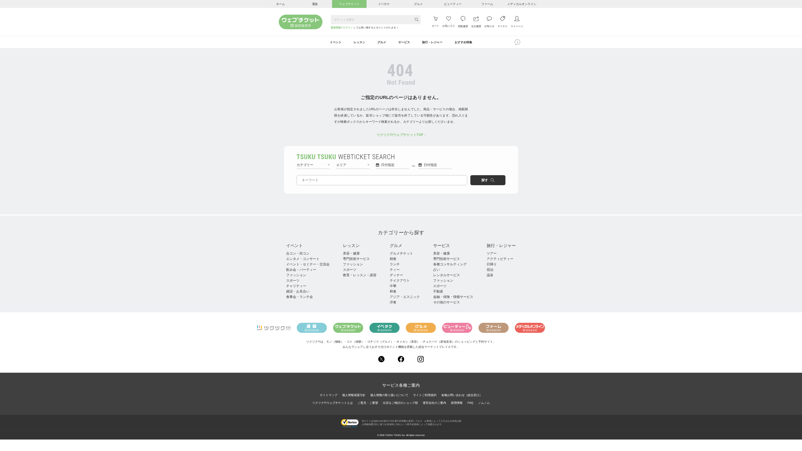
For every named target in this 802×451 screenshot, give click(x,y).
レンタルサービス (446, 275)
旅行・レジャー (501, 245)
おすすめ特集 (463, 42)
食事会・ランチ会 (299, 297)
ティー (395, 269)
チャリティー (296, 286)
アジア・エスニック (405, 297)
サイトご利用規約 (425, 395)
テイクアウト (400, 280)
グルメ (396, 245)
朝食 (393, 259)
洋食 (393, 302)
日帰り (492, 264)
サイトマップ (328, 395)
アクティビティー (500, 259)
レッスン (351, 245)
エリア (341, 165)
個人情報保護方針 (353, 395)
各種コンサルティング (450, 264)
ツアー (492, 253)
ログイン (348, 27)
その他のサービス (446, 302)
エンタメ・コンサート (303, 259)
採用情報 (457, 402)
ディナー (396, 275)
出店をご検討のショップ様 (400, 402)
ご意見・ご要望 (368, 402)
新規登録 (336, 27)
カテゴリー (305, 165)
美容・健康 (351, 253)
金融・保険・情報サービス (453, 297)
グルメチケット (401, 253)
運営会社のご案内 (434, 402)
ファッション (296, 275)
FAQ (470, 402)
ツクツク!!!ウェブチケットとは (332, 402)
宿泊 (490, 269)
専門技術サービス (356, 259)
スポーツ (292, 280)
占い (436, 269)
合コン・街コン (298, 253)
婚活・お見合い (298, 291)
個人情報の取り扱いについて (389, 395)
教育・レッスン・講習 (359, 275)
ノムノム (484, 402)
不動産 (438, 291)
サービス (441, 245)
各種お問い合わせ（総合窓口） (461, 395)
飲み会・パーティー (301, 269)
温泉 (490, 275)
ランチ (395, 264)
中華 (393, 286)
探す (484, 180)
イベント (294, 245)
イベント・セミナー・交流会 (308, 264)
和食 (393, 291)
